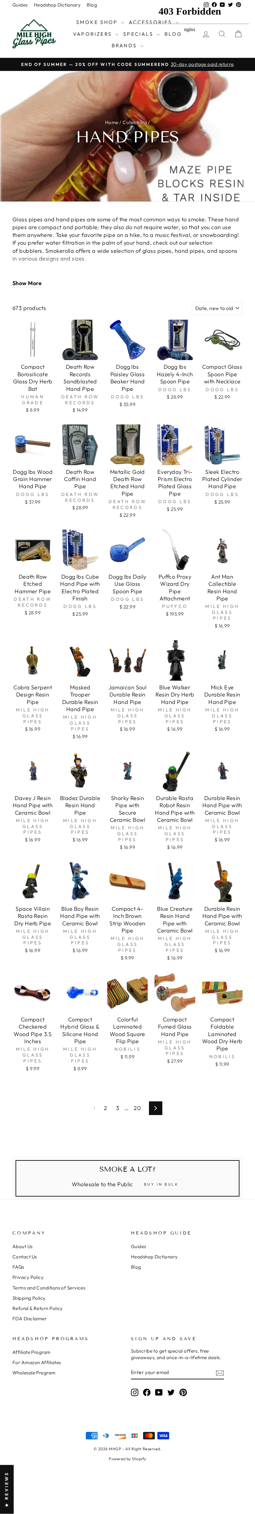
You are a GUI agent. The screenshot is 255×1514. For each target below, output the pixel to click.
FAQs (18, 1267)
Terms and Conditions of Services (48, 1288)
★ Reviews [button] (6, 1489)
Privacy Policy (28, 1277)
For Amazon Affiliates (36, 1362)
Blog (92, 5)
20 (137, 1108)
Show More (27, 283)
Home (111, 122)
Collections (135, 122)
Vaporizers (93, 34)
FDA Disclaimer (29, 1319)
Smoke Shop (97, 22)
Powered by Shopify (127, 1458)
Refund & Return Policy (37, 1308)
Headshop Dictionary (57, 5)
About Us (22, 1246)
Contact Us (24, 1257)
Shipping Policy (29, 1298)
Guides (20, 5)
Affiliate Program (31, 1352)
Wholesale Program (34, 1373)
